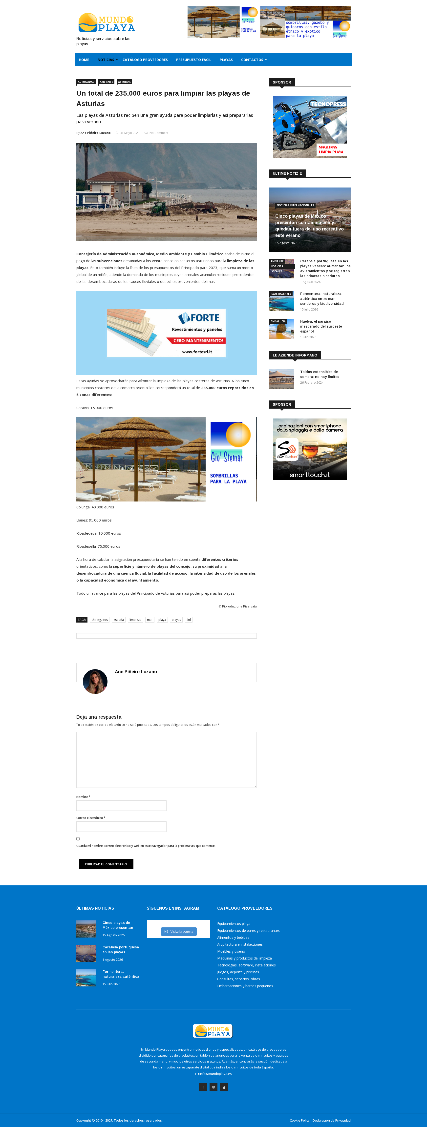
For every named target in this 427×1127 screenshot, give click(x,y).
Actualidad (86, 81)
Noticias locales (277, 267)
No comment (158, 133)
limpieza (135, 620)
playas (176, 620)
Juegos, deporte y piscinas (238, 972)
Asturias (124, 81)
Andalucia (278, 321)
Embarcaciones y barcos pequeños (245, 985)
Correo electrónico (91, 818)
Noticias (106, 59)
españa (118, 620)
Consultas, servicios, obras (238, 979)
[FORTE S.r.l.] (166, 373)
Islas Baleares (281, 293)
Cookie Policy (300, 1120)
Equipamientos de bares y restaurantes (248, 930)
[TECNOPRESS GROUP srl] (310, 156)
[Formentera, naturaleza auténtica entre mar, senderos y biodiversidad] (282, 302)
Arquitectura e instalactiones (240, 944)
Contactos (252, 59)
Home (84, 59)
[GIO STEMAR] (166, 500)
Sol (189, 620)
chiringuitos (99, 620)
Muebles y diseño (231, 951)
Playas (226, 59)
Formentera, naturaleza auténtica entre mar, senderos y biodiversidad (322, 299)
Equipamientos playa (233, 923)
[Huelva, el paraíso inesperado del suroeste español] (282, 329)
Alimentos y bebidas (233, 937)
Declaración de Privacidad (332, 1120)
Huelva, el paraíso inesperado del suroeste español (321, 326)
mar (150, 620)
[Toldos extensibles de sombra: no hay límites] (282, 380)
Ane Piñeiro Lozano (96, 133)
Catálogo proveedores (145, 59)
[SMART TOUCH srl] (310, 479)
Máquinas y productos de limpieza (244, 958)
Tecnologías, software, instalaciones (246, 965)
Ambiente (106, 81)
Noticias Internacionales (295, 205)
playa (162, 620)
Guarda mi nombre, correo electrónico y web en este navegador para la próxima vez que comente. (145, 846)
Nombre (83, 797)
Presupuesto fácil (193, 59)
